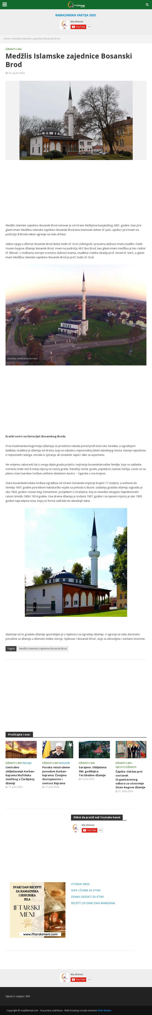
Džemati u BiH (14, 49)
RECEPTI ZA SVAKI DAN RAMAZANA (93, 903)
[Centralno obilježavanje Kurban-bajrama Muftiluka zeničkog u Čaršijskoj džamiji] (21, 749)
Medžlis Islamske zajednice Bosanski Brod (43, 648)
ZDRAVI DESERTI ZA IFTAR (87, 896)
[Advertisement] (76, 191)
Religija (27, 763)
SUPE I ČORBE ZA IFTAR (85, 890)
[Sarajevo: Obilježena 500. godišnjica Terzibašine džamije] (94, 749)
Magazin (64, 763)
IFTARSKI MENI (80, 884)
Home (7, 38)
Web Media (104, 1010)
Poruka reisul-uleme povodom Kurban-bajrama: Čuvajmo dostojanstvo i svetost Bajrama (56, 775)
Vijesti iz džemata (125, 767)
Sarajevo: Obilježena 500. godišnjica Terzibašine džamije (92, 771)
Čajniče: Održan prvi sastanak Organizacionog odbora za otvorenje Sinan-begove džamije (130, 779)
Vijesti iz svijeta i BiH (18, 996)
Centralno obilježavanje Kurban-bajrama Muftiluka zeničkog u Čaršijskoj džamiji (20, 775)
